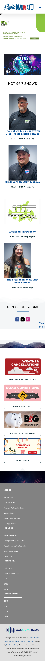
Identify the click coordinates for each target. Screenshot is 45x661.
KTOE (6, 579)
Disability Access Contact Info (15, 546)
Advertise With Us (10, 535)
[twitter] (23, 319)
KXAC (6, 601)
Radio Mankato (34, 638)
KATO (6, 589)
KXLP (6, 611)
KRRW (6, 617)
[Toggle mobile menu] (40, 7)
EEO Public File (9, 503)
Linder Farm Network (11, 573)
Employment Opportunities (14, 541)
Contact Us (8, 556)
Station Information (11, 551)
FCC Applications (10, 524)
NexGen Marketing (12, 645)
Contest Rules (9, 513)
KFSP (6, 606)
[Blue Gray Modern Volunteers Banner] (22, 20)
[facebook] (17, 319)
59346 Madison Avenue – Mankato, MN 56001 (19, 641)
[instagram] (28, 319)
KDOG (6, 584)
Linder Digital (8, 568)
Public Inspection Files (12, 518)
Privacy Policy (9, 497)
